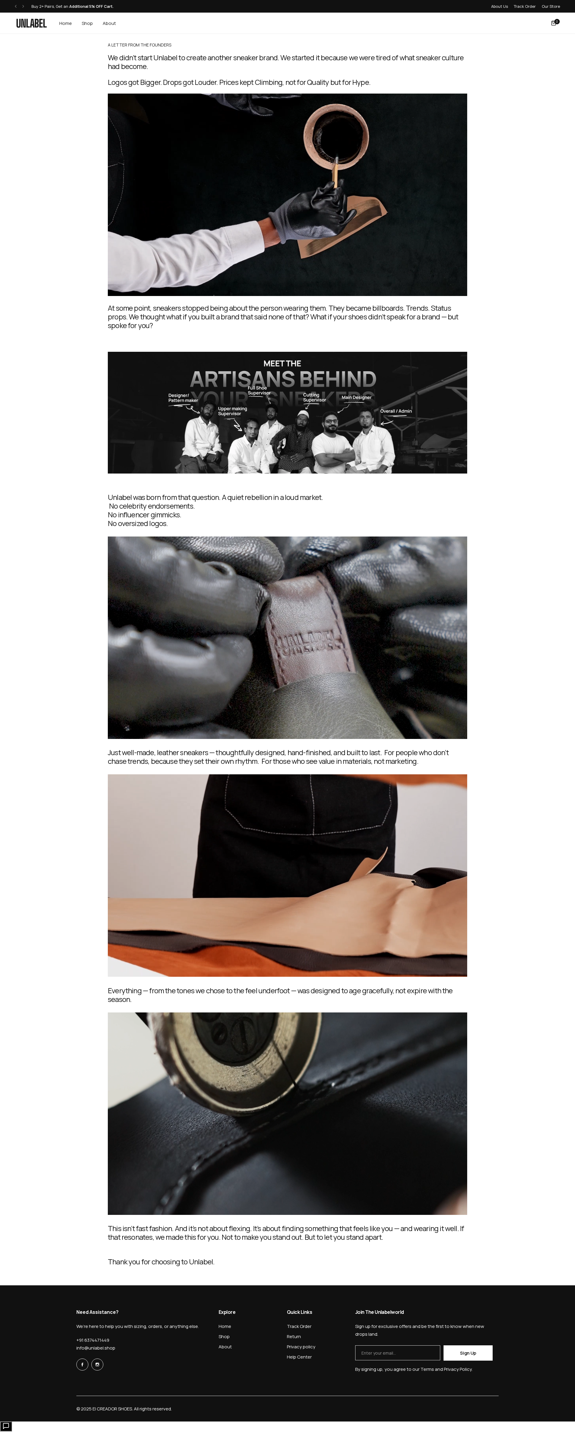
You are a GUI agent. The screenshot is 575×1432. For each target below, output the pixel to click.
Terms (427, 1369)
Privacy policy (301, 1347)
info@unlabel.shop (95, 1348)
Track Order (525, 6)
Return (294, 1336)
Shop (224, 1336)
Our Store (551, 6)
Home (225, 1326)
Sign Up (468, 1353)
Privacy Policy (458, 1369)
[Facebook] (82, 1365)
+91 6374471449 (92, 1340)
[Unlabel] (31, 23)
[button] (15, 6)
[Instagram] (97, 1365)
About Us (499, 6)
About (225, 1347)
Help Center (299, 1357)
